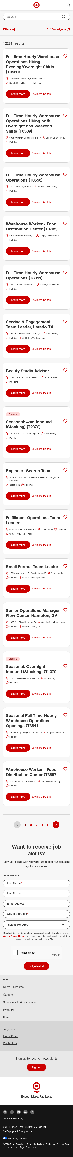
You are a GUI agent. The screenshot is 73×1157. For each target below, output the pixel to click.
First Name (14, 883)
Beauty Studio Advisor (27, 370)
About (6, 979)
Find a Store (10, 1036)
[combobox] (36, 16)
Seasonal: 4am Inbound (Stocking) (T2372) (29, 424)
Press (6, 1017)
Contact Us (10, 1043)
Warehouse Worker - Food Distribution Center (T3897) (32, 772)
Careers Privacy (10, 1127)
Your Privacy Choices (17, 1138)
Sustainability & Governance (20, 1002)
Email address (16, 903)
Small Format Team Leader (32, 566)
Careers (8, 994)
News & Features (13, 987)
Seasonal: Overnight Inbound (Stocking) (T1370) (32, 669)
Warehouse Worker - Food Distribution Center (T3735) (32, 226)
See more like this (41, 93)
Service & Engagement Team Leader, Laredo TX (29, 324)
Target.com (9, 1029)
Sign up (36, 1067)
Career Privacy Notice (13, 936)
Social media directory (13, 1118)
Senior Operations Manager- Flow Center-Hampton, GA (33, 613)
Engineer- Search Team (29, 470)
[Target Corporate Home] (36, 5)
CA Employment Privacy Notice (17, 1131)
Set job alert (36, 966)
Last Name (14, 893)
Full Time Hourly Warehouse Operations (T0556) (33, 177)
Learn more (18, 94)
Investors (8, 1010)
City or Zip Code (17, 913)
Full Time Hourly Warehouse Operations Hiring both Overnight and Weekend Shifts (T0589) (33, 123)
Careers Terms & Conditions (33, 1127)
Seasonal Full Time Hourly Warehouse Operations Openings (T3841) (31, 720)
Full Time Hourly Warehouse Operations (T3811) (33, 275)
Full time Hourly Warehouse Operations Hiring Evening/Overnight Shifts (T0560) (32, 64)
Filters (7, 29)
